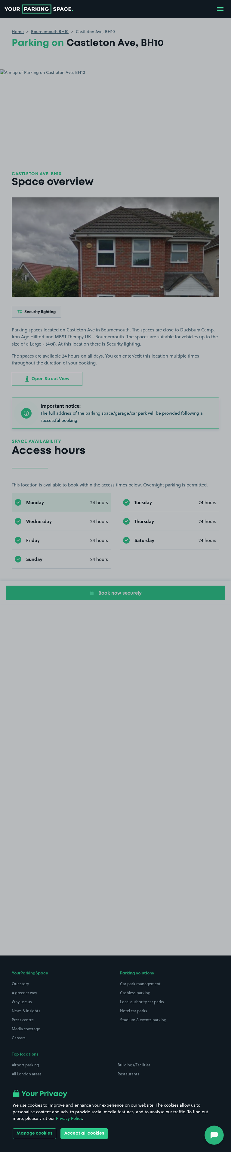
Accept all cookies (84, 1133)
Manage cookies (34, 1133)
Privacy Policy (69, 1118)
